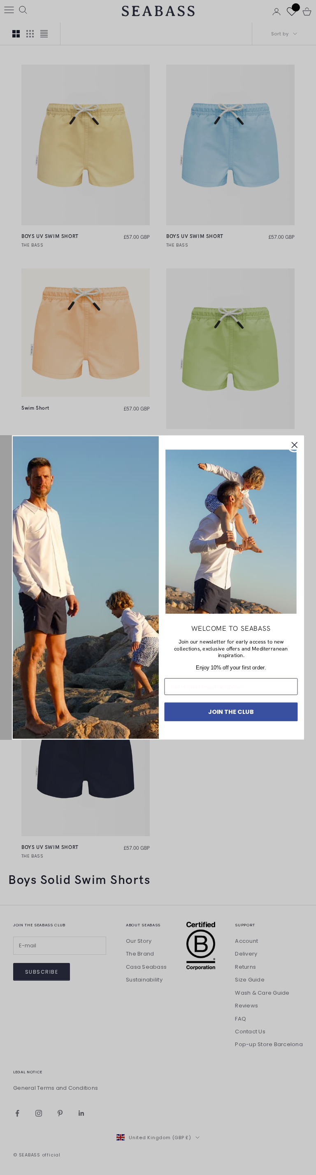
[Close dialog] (294, 445)
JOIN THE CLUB (231, 711)
